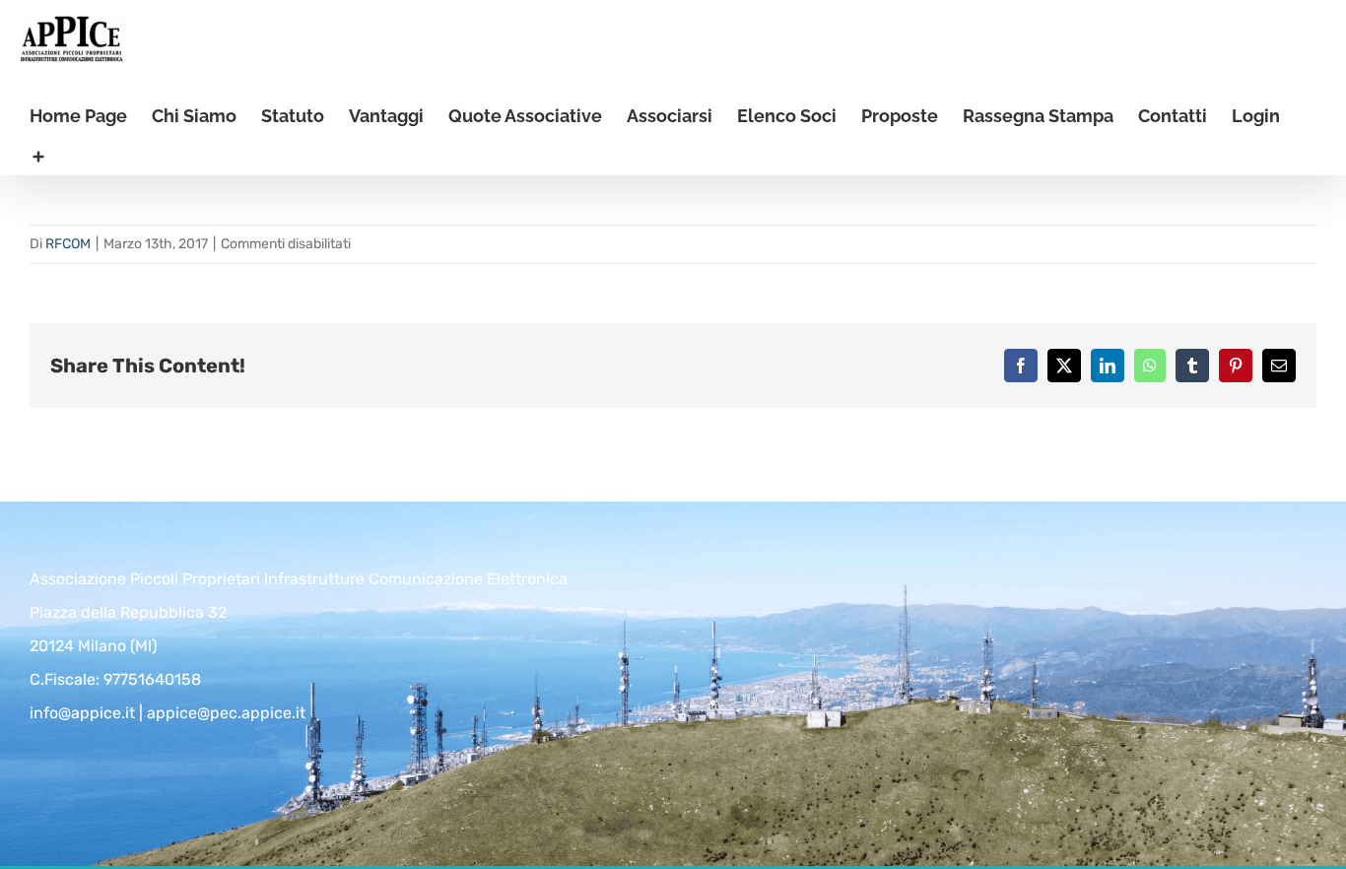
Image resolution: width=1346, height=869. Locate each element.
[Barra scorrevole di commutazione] (38, 155)
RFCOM (68, 243)
